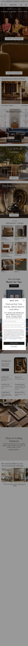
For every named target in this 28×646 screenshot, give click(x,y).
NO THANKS (14, 346)
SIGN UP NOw (14, 343)
